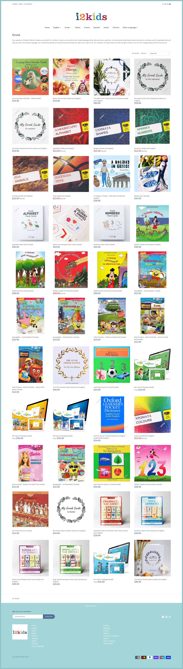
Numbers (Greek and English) (145, 148)
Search (105, 638)
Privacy (106, 631)
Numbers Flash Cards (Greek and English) (149, 531)
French (34, 636)
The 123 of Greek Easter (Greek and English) (69, 387)
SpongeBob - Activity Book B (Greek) (25, 337)
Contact (106, 626)
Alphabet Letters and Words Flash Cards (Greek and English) (111, 532)
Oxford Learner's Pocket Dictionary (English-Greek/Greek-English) (110, 437)
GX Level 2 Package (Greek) (144, 387)
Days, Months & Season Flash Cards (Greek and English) (70, 580)
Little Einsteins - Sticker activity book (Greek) (110, 337)
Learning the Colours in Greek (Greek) (107, 484)
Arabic (34, 641)
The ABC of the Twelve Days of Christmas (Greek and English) (111, 99)
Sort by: (144, 53)
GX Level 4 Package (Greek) (63, 436)
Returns (106, 633)
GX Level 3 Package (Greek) (22, 436)
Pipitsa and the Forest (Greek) (23, 291)
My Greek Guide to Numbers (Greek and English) (29, 148)
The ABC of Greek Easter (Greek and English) (150, 579)
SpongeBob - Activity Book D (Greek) (66, 484)
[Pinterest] (166, 617)
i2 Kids (26, 657)
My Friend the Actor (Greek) (22, 531)
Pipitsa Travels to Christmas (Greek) (65, 291)
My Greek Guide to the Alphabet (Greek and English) (150, 99)
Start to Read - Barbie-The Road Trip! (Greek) (28, 484)
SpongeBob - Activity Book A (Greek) (66, 337)
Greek (34, 631)
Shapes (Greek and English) (104, 148)
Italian (34, 633)
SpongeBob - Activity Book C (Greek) (147, 291)
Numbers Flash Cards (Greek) (104, 245)
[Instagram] (170, 617)
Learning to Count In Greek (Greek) (106, 387)
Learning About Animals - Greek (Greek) (26, 98)
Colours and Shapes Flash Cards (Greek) (67, 245)
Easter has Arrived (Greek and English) (67, 98)
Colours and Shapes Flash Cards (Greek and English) (28, 580)
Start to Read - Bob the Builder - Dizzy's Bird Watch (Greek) (28, 388)
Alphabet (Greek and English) (63, 148)
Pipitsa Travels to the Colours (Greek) (147, 245)
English (34, 628)
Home (34, 626)
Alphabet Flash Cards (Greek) (22, 245)
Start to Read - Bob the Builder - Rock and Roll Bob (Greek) (151, 338)
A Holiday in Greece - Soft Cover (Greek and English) (109, 197)
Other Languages (38, 646)
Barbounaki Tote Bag (141, 196)
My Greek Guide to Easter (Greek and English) (69, 531)
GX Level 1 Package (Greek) (103, 579)
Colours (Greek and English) (144, 436)
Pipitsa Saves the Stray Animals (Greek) (108, 291)
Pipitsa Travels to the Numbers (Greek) (148, 484)
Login (14, 4)
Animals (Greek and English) (22, 196)
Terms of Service (109, 641)
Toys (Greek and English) (62, 196)
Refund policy (108, 643)
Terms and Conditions (111, 636)
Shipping (106, 628)
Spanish (35, 638)
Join (20, 4)
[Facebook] (163, 617)
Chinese (34, 643)
